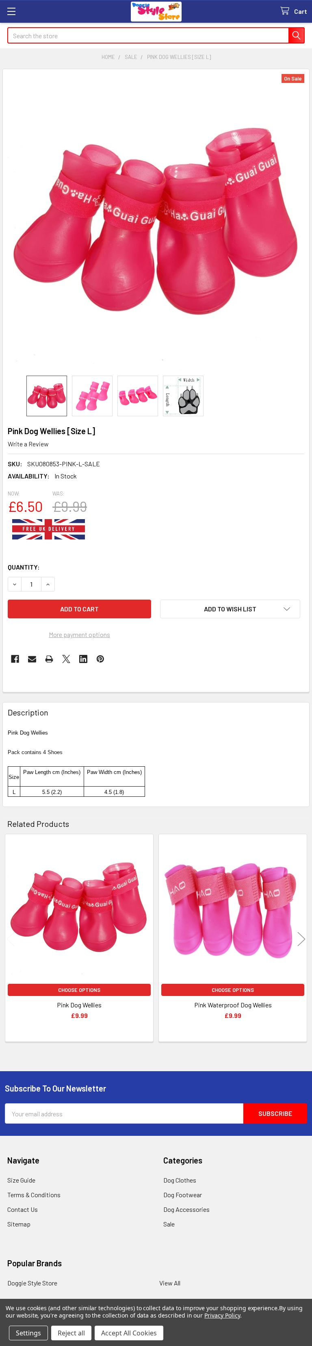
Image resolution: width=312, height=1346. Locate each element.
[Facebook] (15, 659)
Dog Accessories (186, 1209)
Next (301, 939)
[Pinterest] (100, 659)
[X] (66, 659)
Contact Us (22, 1209)
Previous (10, 939)
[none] (156, 222)
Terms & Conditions (34, 1194)
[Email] (32, 659)
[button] (230, 609)
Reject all (71, 1333)
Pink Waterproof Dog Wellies (233, 1005)
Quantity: (24, 567)
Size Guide (21, 1180)
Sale (169, 1224)
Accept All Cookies (129, 1333)
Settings (28, 1333)
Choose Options (79, 990)
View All (169, 1283)
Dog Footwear (182, 1194)
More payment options (79, 634)
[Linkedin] (83, 659)
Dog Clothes (179, 1180)
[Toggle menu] (11, 11)
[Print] (49, 659)
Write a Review (28, 444)
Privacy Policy (222, 1315)
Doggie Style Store (32, 1283)
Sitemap (18, 1224)
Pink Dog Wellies (79, 1005)
